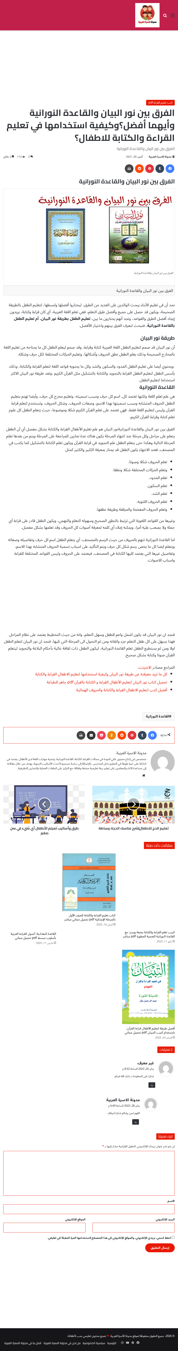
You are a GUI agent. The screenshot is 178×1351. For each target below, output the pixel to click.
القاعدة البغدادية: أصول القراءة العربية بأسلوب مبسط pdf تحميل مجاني (33, 936)
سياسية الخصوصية (94, 1343)
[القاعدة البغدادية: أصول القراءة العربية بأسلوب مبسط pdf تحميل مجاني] (29, 891)
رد (152, 1085)
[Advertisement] (89, 65)
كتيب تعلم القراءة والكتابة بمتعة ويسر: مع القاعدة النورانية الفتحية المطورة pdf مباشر (149, 934)
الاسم (171, 1201)
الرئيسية (111, 1343)
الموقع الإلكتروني (75, 1219)
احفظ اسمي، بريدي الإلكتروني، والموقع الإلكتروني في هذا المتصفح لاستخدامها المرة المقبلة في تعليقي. (109, 1238)
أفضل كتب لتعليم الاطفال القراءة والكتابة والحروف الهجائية (121, 690)
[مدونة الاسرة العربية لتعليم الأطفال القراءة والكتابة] (147, 15)
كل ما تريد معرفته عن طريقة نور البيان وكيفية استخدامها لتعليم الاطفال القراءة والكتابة (100, 674)
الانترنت (145, 667)
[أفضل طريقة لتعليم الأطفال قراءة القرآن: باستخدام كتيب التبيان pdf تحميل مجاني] (148, 987)
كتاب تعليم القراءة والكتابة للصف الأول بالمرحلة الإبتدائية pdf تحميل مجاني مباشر (89, 917)
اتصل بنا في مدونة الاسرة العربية (22, 1343)
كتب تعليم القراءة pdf (160, 102)
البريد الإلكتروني (165, 1219)
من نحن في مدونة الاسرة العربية (62, 1343)
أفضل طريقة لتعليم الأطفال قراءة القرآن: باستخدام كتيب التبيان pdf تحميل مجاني (150, 1030)
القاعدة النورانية (157, 716)
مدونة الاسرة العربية (160, 157)
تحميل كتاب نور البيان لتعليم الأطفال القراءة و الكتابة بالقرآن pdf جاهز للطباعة (106, 682)
